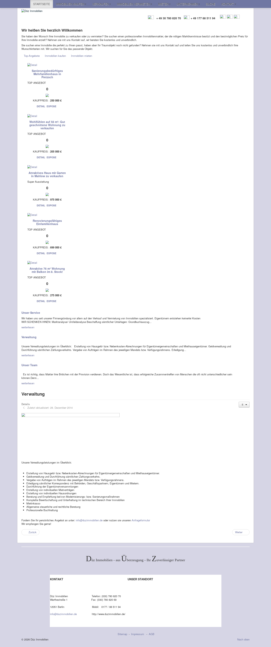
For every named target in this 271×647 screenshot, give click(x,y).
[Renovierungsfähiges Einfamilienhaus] (32, 214)
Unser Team (29, 365)
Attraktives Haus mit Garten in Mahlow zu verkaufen (47, 174)
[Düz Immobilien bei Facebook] (229, 17)
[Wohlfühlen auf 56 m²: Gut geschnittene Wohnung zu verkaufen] (32, 115)
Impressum (138, 634)
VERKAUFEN (100, 4)
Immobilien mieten (81, 56)
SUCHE (210, 4)
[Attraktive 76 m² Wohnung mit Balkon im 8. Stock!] (32, 262)
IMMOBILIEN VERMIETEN (133, 4)
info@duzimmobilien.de (89, 520)
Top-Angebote (32, 56)
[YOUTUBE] (236, 17)
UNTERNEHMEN (187, 4)
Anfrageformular (141, 520)
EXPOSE (51, 106)
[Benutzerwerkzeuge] (244, 405)
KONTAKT (227, 4)
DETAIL (41, 106)
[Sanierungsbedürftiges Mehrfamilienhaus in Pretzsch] (32, 64)
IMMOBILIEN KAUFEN (70, 4)
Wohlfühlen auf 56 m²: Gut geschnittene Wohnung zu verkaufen (47, 125)
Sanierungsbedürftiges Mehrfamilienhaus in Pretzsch (47, 74)
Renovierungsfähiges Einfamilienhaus (47, 222)
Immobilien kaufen (55, 56)
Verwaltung (29, 337)
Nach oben (243, 639)
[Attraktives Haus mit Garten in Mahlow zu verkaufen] (32, 166)
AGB (151, 634)
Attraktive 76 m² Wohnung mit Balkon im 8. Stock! (47, 270)
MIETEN (163, 4)
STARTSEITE (41, 4)
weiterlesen (27, 327)
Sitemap (122, 634)
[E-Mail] (223, 17)
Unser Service (30, 313)
